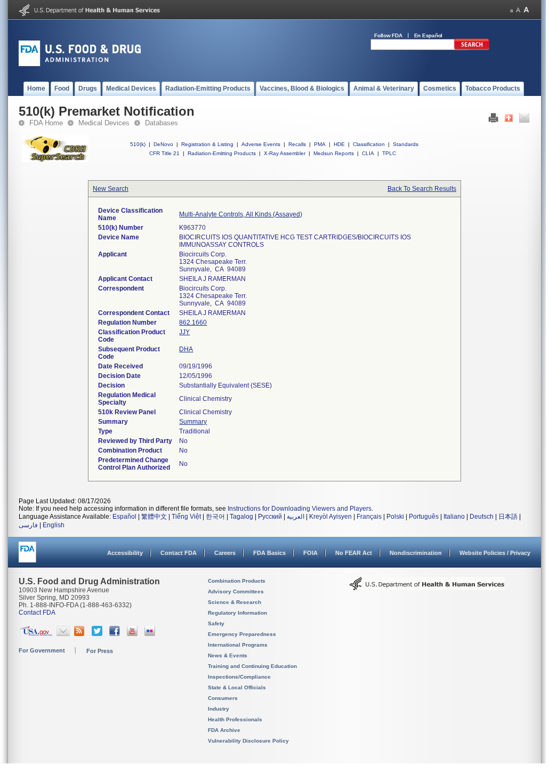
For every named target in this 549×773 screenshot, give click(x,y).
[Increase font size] (526, 10)
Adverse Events (260, 144)
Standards (405, 144)
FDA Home (46, 123)
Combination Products (236, 581)
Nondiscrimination (416, 553)
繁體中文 (154, 516)
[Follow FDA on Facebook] (116, 634)
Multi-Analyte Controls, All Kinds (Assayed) (240, 214)
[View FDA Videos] (133, 634)
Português (424, 516)
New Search (110, 188)
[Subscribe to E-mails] (63, 634)
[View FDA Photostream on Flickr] (151, 634)
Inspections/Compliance (239, 677)
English (53, 525)
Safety (216, 623)
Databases (161, 123)
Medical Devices (104, 123)
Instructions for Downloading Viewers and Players (300, 508)
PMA (320, 144)
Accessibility (125, 553)
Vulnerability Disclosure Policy (248, 741)
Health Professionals (235, 719)
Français (369, 516)
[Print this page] (493, 120)
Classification (369, 144)
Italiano (454, 516)
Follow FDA (388, 35)
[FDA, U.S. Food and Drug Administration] (80, 64)
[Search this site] (471, 48)
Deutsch (482, 516)
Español (124, 516)
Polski (395, 516)
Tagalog (241, 516)
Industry (218, 709)
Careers (225, 553)
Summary (193, 421)
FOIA (310, 553)
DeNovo (163, 144)
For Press (99, 651)
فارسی (28, 525)
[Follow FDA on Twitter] (98, 634)
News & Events (227, 655)
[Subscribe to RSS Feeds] (80, 634)
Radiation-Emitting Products (222, 153)
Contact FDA (178, 553)
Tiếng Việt (186, 516)
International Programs (238, 645)
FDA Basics (269, 553)
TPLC (389, 153)
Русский (270, 516)
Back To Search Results (421, 188)
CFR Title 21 (164, 153)
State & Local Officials (237, 687)
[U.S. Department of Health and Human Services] (89, 14)
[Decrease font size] (511, 10)
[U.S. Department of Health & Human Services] (427, 587)
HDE (339, 144)
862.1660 (193, 322)
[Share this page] (509, 120)
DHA (186, 349)
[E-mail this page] (524, 120)
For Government (42, 650)
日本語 (508, 516)
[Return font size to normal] (518, 10)
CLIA (368, 153)
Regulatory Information (237, 613)
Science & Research (234, 602)
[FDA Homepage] (27, 557)
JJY (184, 332)
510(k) (138, 144)
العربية (295, 516)
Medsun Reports (333, 153)
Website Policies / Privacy (494, 553)
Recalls (297, 144)
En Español (428, 35)
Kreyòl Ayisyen (330, 516)
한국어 (215, 516)
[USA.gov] (36, 634)
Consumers (223, 698)
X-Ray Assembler (284, 153)
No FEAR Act (353, 553)
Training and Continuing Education (252, 666)
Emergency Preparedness (242, 634)
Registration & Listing (207, 144)
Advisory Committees (236, 591)
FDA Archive (224, 730)
